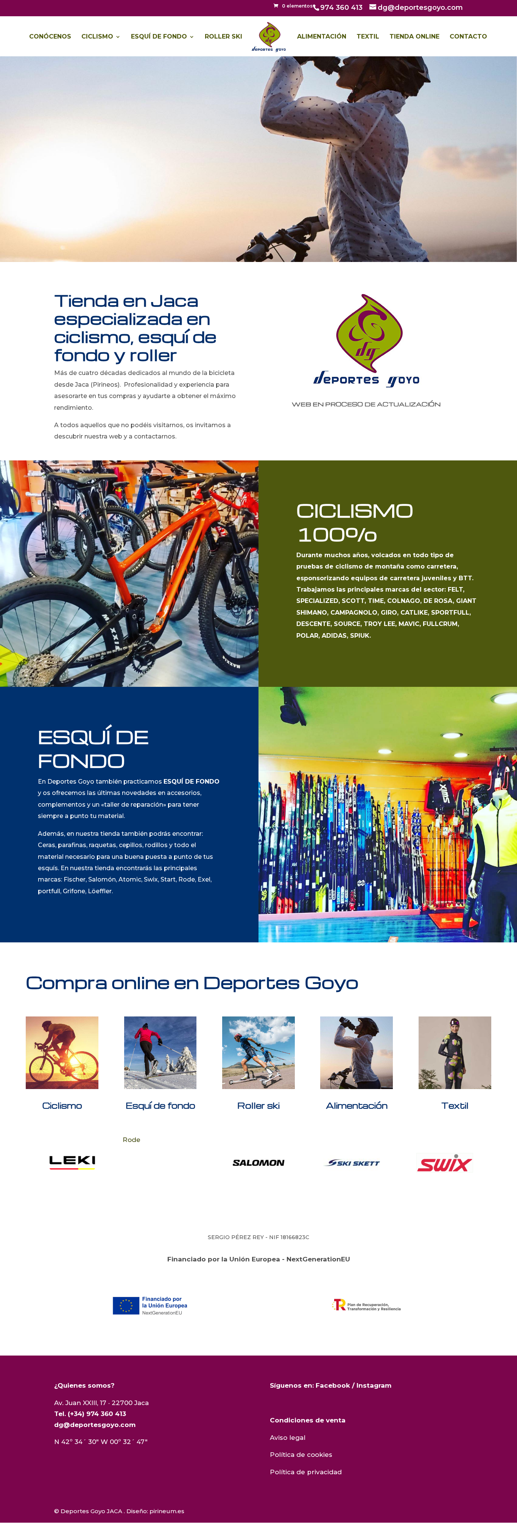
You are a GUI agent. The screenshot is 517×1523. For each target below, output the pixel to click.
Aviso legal (287, 1437)
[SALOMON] (165, 1162)
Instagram (374, 1385)
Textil (368, 37)
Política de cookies (301, 1454)
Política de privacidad (306, 1472)
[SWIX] (351, 1162)
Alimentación (321, 37)
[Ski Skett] (258, 1162)
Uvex (410, 1139)
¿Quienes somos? (84, 1385)
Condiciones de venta (308, 1420)
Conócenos (50, 37)
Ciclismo (97, 37)
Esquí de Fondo (159, 37)
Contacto (468, 37)
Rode (38, 1139)
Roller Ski (223, 37)
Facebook (333, 1385)
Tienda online (414, 37)
